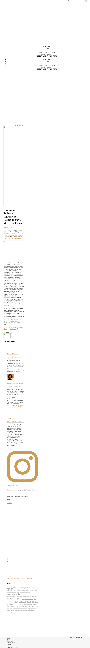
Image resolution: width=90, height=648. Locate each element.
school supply (10, 610)
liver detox (29, 596)
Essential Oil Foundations (46, 56)
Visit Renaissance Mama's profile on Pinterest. (19, 578)
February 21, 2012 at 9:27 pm (15, 422)
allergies (10, 590)
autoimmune (16, 590)
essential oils (13, 594)
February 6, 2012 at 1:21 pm (15, 357)
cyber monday (10, 592)
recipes (11, 608)
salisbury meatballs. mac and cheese (20, 608)
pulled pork (35, 606)
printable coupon (15, 606)
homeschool (9, 596)
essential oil (27, 592)
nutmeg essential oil (29, 599)
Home (8, 638)
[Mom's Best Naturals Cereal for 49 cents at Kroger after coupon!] (7, 337)
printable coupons (27, 606)
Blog (47, 48)
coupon (35, 590)
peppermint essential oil (27, 604)
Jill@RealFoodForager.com (17, 383)
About (9, 639)
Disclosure (10, 641)
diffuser (14, 592)
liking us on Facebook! (14, 238)
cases (25, 590)
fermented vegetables (24, 594)
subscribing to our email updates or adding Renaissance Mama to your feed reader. (13, 235)
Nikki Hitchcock (13, 354)
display (18, 592)
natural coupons (14, 598)
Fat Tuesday (13, 329)
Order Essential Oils (47, 52)
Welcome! (46, 46)
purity (8, 608)
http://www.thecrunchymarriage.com (17, 370)
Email (9, 499)
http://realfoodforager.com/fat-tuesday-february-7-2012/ (15, 406)
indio (9, 418)
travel (27, 610)
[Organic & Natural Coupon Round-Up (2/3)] (13, 337)
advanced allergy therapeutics (24, 588)
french (30, 594)
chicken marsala (29, 590)
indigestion (14, 596)
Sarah (7, 332)
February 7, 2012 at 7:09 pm (15, 386)
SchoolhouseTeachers (32, 608)
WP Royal (15, 647)
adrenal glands (10, 588)
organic (13, 601)
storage (16, 610)
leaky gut (24, 596)
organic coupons (23, 601)
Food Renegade (13, 327)
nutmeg (23, 599)
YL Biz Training (46, 54)
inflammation (19, 596)
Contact (9, 644)
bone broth (21, 590)
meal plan (34, 596)
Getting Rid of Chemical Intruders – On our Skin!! (12, 320)
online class (9, 601)
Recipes (46, 50)
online (35, 599)
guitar (33, 594)
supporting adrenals (22, 610)
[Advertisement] (9, 97)
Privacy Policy (11, 642)
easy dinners (22, 592)
